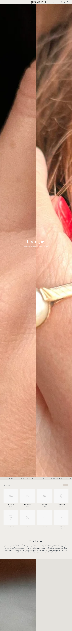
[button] (5, 2)
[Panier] (67, 2)
